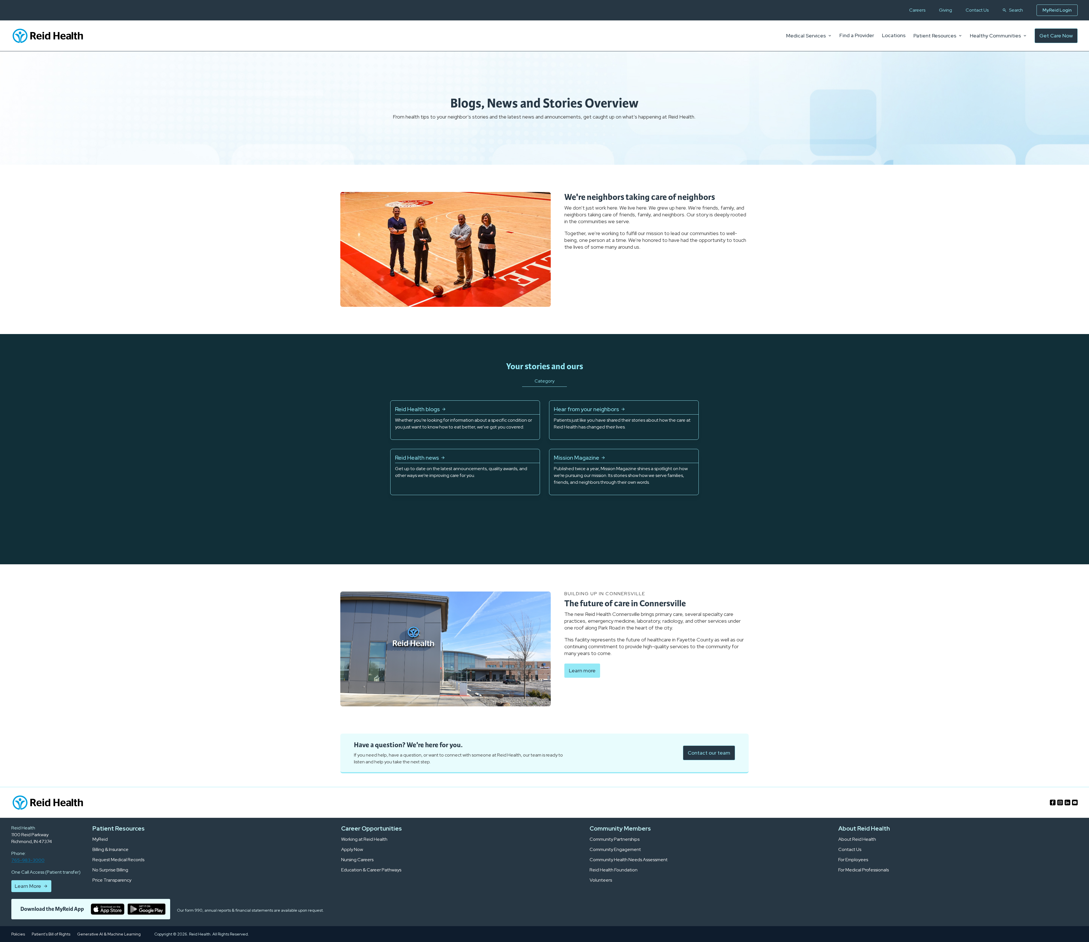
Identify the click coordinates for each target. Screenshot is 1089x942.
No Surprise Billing (110, 870)
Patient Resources (934, 35)
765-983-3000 (28, 860)
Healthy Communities (995, 35)
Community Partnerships (615, 839)
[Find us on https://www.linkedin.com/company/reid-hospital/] (1067, 802)
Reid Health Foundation (614, 870)
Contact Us (977, 10)
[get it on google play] (146, 909)
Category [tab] (544, 381)
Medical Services (806, 35)
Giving (945, 10)
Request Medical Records (118, 859)
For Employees (853, 859)
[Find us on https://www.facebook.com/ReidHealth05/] (1053, 802)
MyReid (100, 839)
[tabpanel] (544, 447)
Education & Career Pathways (371, 870)
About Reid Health (857, 839)
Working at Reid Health (364, 839)
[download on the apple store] (107, 909)
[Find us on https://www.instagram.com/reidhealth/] (1060, 802)
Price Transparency (111, 880)
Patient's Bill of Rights (51, 934)
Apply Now (352, 849)
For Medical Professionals (863, 870)
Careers (917, 10)
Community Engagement (615, 849)
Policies (18, 934)
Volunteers (601, 880)
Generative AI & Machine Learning (109, 934)
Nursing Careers (357, 859)
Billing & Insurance (110, 849)
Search (1016, 10)
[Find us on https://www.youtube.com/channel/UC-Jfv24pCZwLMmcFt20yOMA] (1075, 802)
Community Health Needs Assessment (629, 859)
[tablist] (544, 388)
